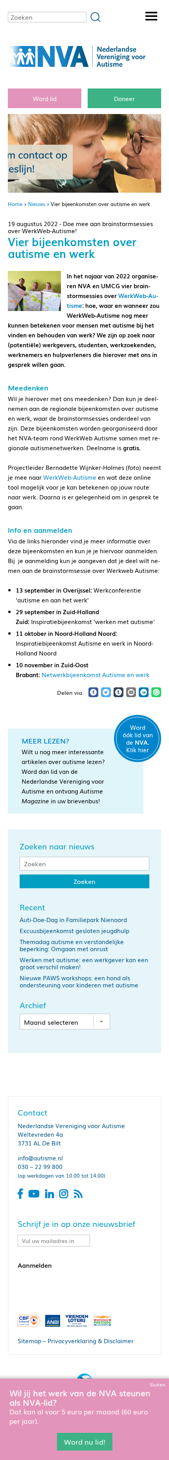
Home (15, 204)
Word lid (45, 98)
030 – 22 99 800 (40, 1166)
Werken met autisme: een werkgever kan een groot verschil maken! (84, 963)
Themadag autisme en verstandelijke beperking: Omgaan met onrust (72, 945)
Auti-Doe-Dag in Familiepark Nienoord (73, 919)
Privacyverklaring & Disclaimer (91, 1340)
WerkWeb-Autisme (69, 477)
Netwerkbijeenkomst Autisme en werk (95, 674)
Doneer (124, 98)
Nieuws (36, 204)
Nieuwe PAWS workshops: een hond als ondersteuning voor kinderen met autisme (79, 981)
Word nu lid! (84, 1441)
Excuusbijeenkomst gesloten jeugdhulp (74, 930)
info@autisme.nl (40, 1157)
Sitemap (29, 1340)
